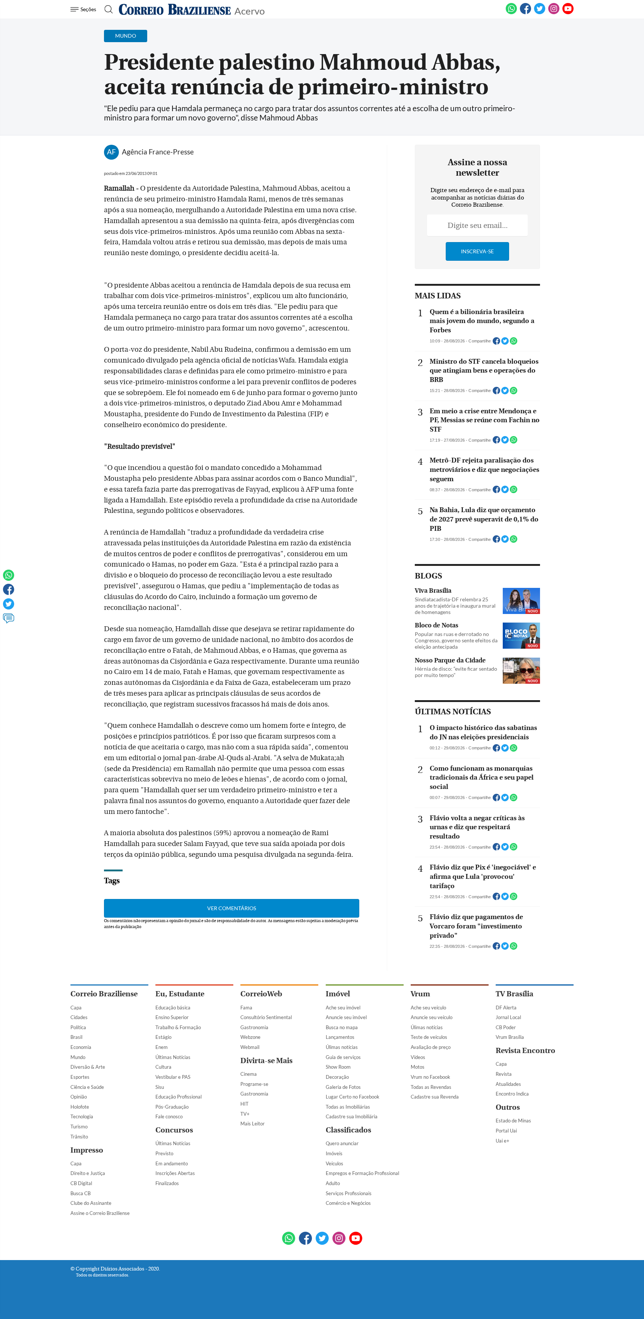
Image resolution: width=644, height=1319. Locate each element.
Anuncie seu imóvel (346, 1017)
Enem (161, 1047)
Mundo (77, 1057)
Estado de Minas (513, 1121)
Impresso (86, 1150)
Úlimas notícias (342, 1047)
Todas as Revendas (431, 1087)
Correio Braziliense (104, 994)
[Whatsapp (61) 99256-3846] (511, 13)
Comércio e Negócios (348, 1203)
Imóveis (334, 1153)
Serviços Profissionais (349, 1193)
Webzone (250, 1037)
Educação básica (172, 1008)
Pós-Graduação (172, 1107)
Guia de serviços (343, 1057)
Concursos (174, 1130)
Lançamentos (340, 1037)
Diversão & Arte (87, 1067)
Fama (246, 1008)
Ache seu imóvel (343, 1008)
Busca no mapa (342, 1027)
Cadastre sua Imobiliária (352, 1116)
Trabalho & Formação (178, 1027)
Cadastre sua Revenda (435, 1097)
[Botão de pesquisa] (106, 9)
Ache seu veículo (428, 1008)
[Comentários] (8, 622)
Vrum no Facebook (430, 1077)
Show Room (338, 1067)
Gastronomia (254, 1027)
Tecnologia (81, 1116)
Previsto (164, 1153)
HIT (244, 1104)
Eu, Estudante (179, 994)
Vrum (420, 994)
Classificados (348, 1130)
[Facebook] (525, 13)
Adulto (333, 1183)
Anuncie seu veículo (431, 1017)
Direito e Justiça (87, 1173)
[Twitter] (8, 607)
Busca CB (80, 1193)
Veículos (334, 1163)
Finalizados (167, 1183)
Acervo (249, 10)
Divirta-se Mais (266, 1060)
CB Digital (81, 1183)
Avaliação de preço (431, 1047)
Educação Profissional (178, 1097)
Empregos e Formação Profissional (362, 1173)
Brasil (76, 1037)
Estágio (163, 1037)
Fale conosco (169, 1116)
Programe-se (254, 1084)
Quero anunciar (342, 1143)
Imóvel (338, 994)
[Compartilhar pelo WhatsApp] (513, 343)
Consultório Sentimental (266, 1017)
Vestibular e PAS (172, 1077)
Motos (417, 1067)
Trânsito (79, 1137)
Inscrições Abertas (175, 1173)
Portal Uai (506, 1131)
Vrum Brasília (510, 1037)
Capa (76, 1008)
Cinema (248, 1074)
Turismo (79, 1127)
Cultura (163, 1067)
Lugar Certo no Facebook (352, 1097)
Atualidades (508, 1084)
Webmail (249, 1047)
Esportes (79, 1077)
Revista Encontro (525, 1050)
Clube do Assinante (90, 1203)
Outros (508, 1107)
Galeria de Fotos (343, 1087)
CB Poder (506, 1027)
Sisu (159, 1087)
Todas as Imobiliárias (348, 1107)
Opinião (78, 1097)
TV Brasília (514, 994)
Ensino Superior (172, 1017)
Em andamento (171, 1163)
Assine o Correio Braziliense (100, 1213)
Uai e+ (502, 1141)
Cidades (79, 1017)
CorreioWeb (261, 994)
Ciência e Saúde (87, 1087)
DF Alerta (506, 1008)
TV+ (245, 1114)
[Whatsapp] (8, 578)
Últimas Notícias (172, 1057)
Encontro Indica (512, 1094)
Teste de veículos (429, 1037)
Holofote (79, 1107)
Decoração (337, 1077)
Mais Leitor (252, 1124)
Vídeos (418, 1057)
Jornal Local (508, 1017)
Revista (504, 1074)
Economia (80, 1047)
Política (78, 1027)
